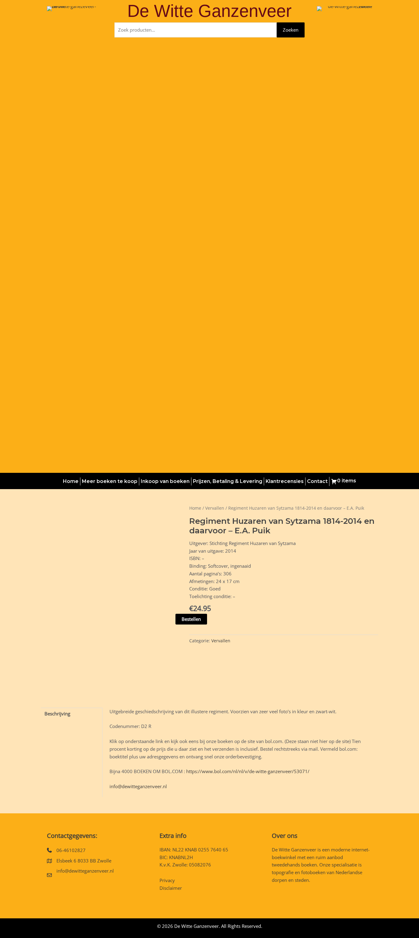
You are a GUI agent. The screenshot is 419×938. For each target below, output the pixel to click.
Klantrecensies (285, 481)
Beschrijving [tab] (57, 713)
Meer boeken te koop (109, 481)
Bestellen (191, 619)
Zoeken (290, 30)
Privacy (167, 880)
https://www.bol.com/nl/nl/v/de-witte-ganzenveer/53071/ (247, 771)
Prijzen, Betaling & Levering (227, 481)
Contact (317, 481)
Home (71, 481)
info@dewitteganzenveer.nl (138, 786)
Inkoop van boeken (165, 481)
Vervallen (214, 508)
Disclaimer (171, 888)
